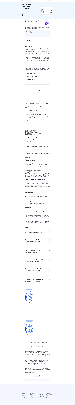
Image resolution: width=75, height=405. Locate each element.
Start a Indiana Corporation (29, 302)
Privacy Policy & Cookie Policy (49, 394)
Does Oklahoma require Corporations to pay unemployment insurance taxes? (34, 279)
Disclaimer (47, 392)
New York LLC (23, 393)
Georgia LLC (23, 391)
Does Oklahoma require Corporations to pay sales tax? (31, 277)
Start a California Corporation (29, 292)
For (34, 171)
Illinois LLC (23, 394)
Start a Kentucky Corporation (29, 305)
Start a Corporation (25, 2)
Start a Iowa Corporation (28, 303)
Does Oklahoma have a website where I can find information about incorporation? (34, 272)
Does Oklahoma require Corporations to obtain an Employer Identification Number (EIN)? (35, 270)
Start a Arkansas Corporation (29, 291)
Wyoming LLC (23, 397)
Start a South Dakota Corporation (29, 330)
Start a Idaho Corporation (29, 300)
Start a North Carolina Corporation (30, 322)
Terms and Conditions (48, 393)
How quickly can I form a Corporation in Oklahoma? (31, 234)
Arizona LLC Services (32, 397)
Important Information (28, 33)
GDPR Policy (47, 396)
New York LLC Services (32, 394)
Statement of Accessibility (48, 391)
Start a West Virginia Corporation (29, 337)
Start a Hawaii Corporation (29, 299)
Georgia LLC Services (32, 392)
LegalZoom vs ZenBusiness (40, 394)
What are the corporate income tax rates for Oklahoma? (31, 252)
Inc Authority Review (40, 392)
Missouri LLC (23, 398)
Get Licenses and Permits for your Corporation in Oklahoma (32, 85)
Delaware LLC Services (32, 391)
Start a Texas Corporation (29, 332)
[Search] (52, 1)
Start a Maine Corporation (29, 307)
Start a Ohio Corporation (28, 324)
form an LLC (39, 60)
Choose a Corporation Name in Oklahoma (30, 73)
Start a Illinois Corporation (29, 301)
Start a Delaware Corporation (29, 296)
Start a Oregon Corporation (29, 326)
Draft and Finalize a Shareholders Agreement (31, 82)
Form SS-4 (38, 169)
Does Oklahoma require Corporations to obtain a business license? (33, 268)
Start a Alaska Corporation (29, 289)
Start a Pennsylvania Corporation (29, 327)
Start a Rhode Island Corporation (29, 328)
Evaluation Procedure (48, 395)
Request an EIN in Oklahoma (29, 83)
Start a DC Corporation (28, 295)
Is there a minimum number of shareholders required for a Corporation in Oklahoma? (35, 257)
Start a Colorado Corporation (29, 293)
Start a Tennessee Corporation (29, 331)
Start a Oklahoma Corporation (29, 325)
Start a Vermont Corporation (29, 334)
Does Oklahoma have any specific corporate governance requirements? (33, 281)
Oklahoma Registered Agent (40, 113)
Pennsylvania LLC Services (32, 396)
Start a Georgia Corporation (29, 298)
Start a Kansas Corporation (29, 304)
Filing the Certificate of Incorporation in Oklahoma (31, 76)
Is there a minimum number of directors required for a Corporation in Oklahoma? (34, 259)
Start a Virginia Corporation (29, 335)
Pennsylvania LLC (23, 395)
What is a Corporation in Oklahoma (29, 31)
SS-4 (35, 171)
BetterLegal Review (40, 391)
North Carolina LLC (24, 392)
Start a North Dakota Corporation (29, 323)
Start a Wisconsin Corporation (29, 338)
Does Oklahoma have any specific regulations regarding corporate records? (34, 263)
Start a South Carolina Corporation (30, 329)
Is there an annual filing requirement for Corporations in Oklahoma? (33, 250)
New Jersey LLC (23, 399)
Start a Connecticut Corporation (29, 294)
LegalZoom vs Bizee (40, 395)
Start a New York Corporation (29, 321)
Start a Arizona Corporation (29, 290)
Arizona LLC (23, 396)
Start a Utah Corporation (28, 333)
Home (22, 2)
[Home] (24, 0)
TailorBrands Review (40, 393)
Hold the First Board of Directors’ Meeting (30, 79)
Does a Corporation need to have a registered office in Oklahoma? (32, 239)
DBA (31, 185)
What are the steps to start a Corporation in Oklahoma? (31, 243)
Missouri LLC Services (32, 399)
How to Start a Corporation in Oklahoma (30, 32)
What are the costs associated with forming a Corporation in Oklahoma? (33, 232)
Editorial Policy (47, 397)
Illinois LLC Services (32, 395)
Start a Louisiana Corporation (29, 306)
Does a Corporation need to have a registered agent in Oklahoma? (32, 241)
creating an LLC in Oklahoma (28, 22)
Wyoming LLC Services (32, 398)
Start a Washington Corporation (29, 336)
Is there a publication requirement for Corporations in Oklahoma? (32, 248)
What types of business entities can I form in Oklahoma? (31, 228)
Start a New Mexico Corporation (29, 320)
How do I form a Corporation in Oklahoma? (30, 230)
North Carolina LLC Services (32, 393)
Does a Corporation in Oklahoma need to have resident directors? (32, 261)
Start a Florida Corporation (29, 297)
